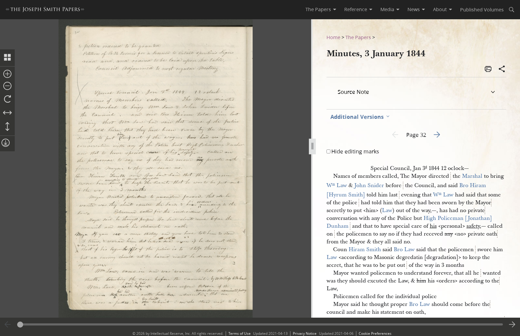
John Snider (369, 185)
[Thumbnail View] (7, 57)
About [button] (440, 9)
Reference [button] (355, 9)
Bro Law (404, 249)
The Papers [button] (318, 9)
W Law (337, 185)
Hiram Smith (364, 249)
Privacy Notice (305, 333)
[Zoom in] (7, 74)
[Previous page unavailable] (8, 324)
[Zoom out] (7, 86)
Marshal (472, 176)
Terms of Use (239, 333)
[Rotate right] (7, 99)
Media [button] (387, 9)
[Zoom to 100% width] (7, 113)
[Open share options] (502, 69)
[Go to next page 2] (512, 324)
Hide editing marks (355, 151)
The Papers (358, 37)
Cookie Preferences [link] (375, 333)
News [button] (413, 9)
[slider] (260, 324)
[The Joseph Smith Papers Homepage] (45, 10)
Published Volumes (482, 9)
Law (387, 210)
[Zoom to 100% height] (7, 127)
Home (333, 37)
